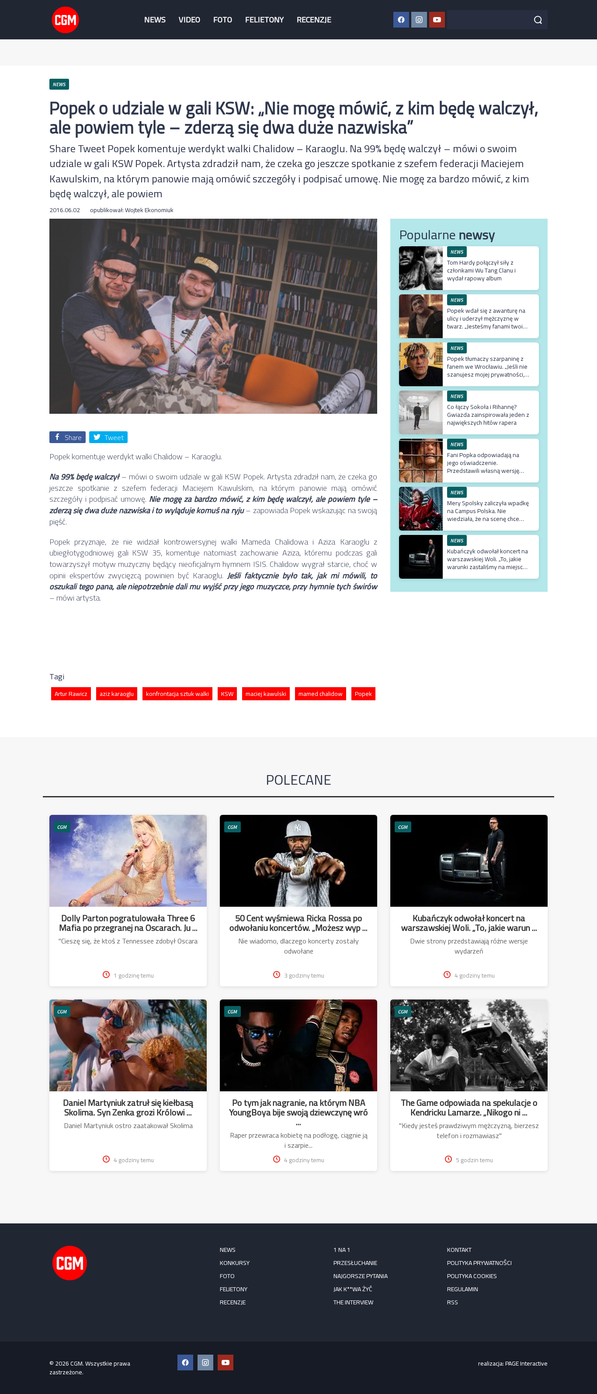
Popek (363, 693)
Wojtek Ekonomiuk (149, 210)
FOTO (222, 19)
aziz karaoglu (117, 693)
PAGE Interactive (526, 1363)
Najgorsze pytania (360, 1276)
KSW (227, 693)
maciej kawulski (266, 693)
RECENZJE (314, 19)
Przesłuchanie (355, 1262)
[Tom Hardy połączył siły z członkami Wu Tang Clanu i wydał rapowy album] (421, 251)
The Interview (353, 1302)
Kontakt (459, 1249)
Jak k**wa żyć (352, 1289)
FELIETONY (264, 19)
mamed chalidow (320, 693)
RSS (452, 1302)
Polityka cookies (472, 1276)
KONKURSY (235, 1262)
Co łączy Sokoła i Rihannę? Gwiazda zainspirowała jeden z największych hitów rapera (488, 414)
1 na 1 (342, 1249)
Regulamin (462, 1289)
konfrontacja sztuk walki (177, 693)
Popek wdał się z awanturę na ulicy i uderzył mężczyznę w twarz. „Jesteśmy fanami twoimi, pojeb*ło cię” (488, 322)
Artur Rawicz (71, 693)
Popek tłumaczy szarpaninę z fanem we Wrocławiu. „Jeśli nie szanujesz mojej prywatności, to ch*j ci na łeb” (487, 370)
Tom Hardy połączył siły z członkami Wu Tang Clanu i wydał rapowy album (481, 270)
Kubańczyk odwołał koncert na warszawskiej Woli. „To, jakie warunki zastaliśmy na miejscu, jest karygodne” (487, 563)
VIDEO (189, 19)
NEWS (155, 19)
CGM (62, 827)
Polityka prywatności (479, 1262)
